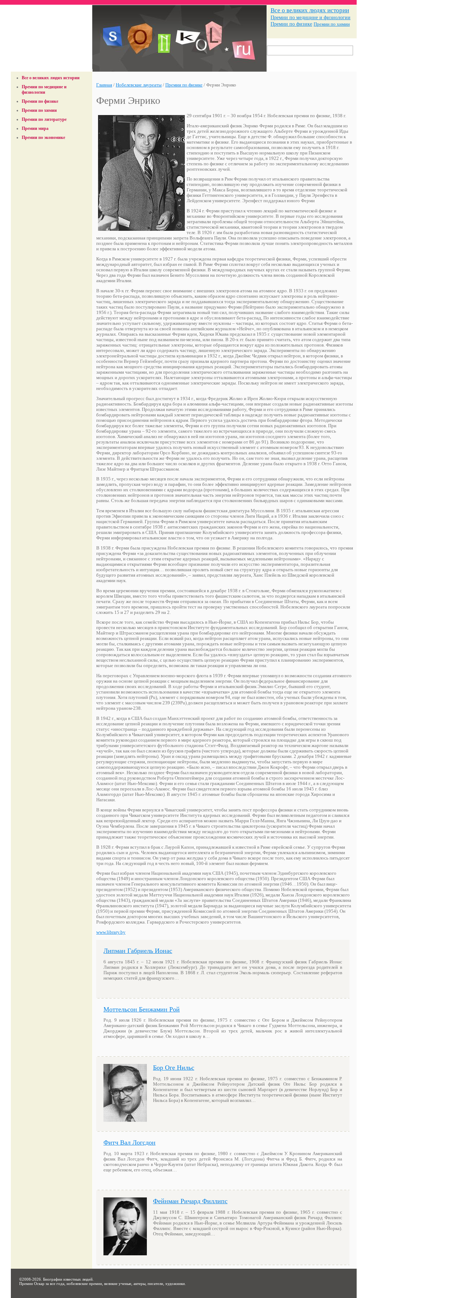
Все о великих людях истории (310, 10)
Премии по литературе (44, 119)
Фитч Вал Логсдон (129, 1142)
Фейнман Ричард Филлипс (190, 1201)
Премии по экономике (43, 137)
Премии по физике (291, 24)
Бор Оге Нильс (173, 1067)
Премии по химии (332, 24)
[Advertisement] (51, 160)
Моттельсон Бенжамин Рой (141, 1009)
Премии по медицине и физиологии (311, 17)
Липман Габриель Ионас (137, 950)
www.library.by (111, 932)
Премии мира (35, 128)
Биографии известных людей (68, 1279)
